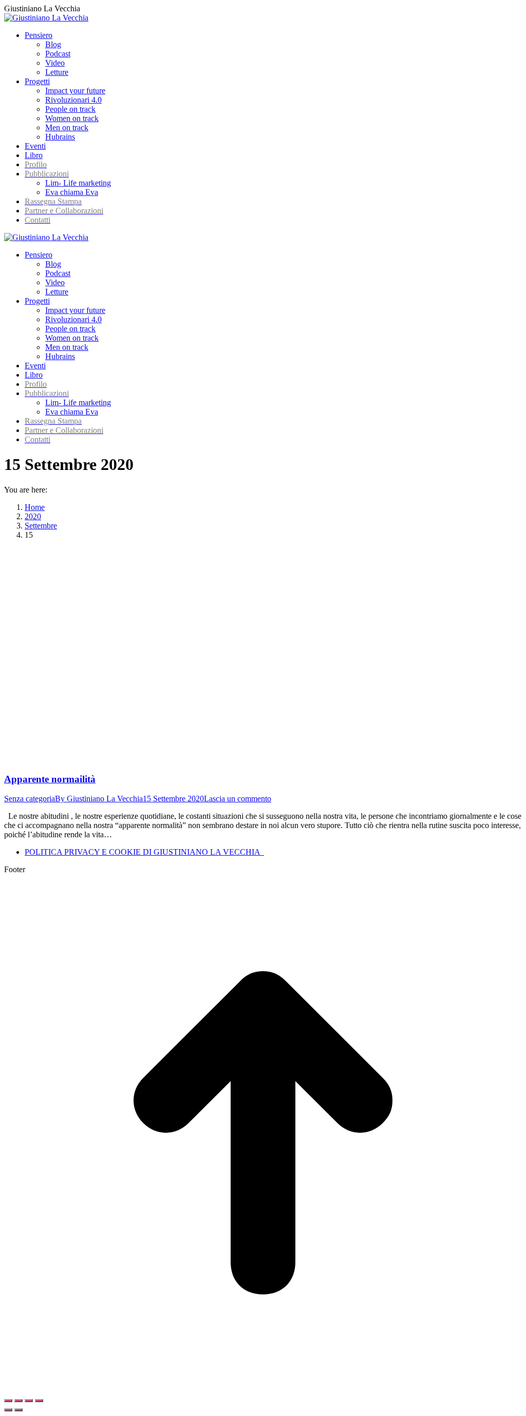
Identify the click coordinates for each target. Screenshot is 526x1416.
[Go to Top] (263, 1388)
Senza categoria (29, 798)
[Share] (18, 1400)
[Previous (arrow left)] (8, 1409)
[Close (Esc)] (8, 1400)
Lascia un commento (237, 798)
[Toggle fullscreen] (29, 1400)
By (99, 798)
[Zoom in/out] (39, 1400)
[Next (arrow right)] (18, 1409)
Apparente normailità (50, 779)
